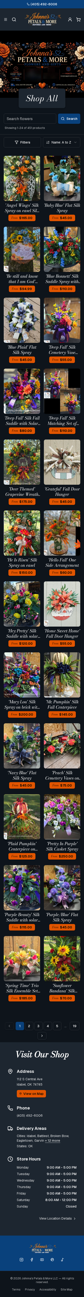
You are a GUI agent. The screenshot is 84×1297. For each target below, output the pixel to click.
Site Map (66, 1289)
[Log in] (70, 19)
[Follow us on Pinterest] (52, 1259)
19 (74, 1026)
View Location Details (55, 1218)
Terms (16, 1289)
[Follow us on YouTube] (42, 1259)
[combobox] (61, 142)
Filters (25, 142)
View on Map (33, 1094)
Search (71, 119)
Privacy (30, 1289)
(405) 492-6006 (44, 4)
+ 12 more (52, 1140)
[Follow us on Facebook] (31, 1259)
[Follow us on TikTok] (62, 1259)
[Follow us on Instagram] (21, 1259)
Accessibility (47, 1289)
